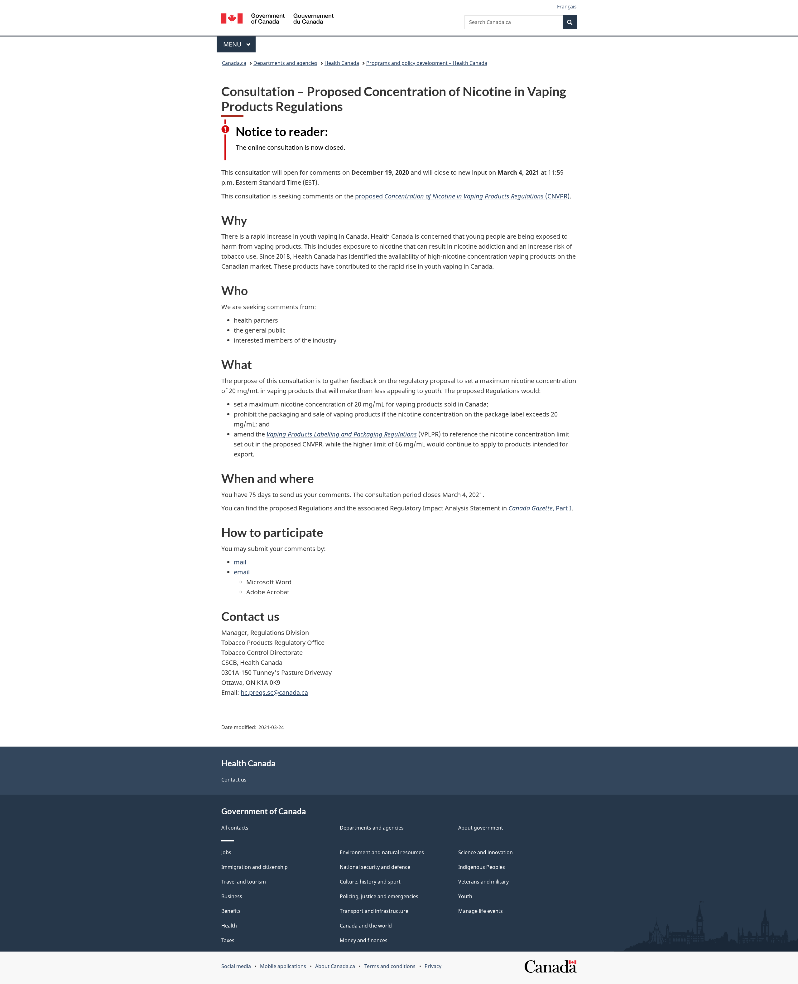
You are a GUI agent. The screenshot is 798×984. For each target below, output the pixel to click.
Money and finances (363, 940)
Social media (236, 966)
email (242, 572)
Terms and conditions (390, 966)
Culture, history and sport (370, 881)
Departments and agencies (285, 63)
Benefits (231, 911)
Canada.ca (234, 63)
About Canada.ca (335, 966)
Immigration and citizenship (254, 867)
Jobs (226, 852)
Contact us (234, 779)
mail (240, 562)
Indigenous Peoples (481, 867)
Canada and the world (366, 925)
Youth (465, 896)
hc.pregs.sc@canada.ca (274, 692)
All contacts (234, 827)
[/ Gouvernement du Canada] (277, 19)
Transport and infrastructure (374, 911)
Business (231, 896)
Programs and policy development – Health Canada (426, 63)
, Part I (539, 508)
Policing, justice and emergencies (379, 896)
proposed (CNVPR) (462, 196)
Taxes (227, 940)
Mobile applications (283, 966)
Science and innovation (485, 852)
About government (480, 827)
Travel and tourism (243, 881)
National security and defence (375, 867)
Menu (233, 44)
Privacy (433, 966)
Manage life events (480, 911)
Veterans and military (483, 881)
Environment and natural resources (382, 852)
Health (229, 925)
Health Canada (341, 63)
